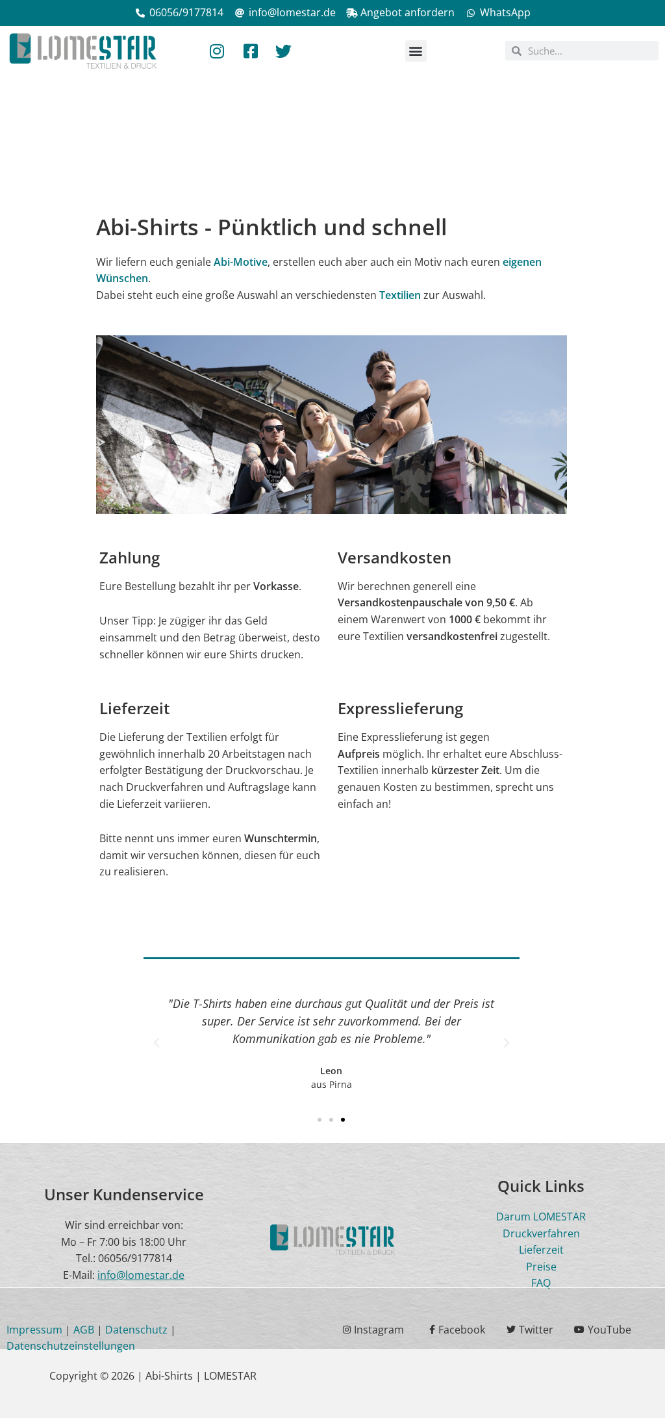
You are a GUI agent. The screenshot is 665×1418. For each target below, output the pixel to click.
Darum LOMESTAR (541, 1216)
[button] (416, 51)
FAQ (541, 1283)
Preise (541, 1266)
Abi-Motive (241, 262)
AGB (83, 1329)
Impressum (34, 1329)
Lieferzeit (541, 1250)
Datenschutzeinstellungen (70, 1346)
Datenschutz (136, 1329)
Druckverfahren (541, 1233)
